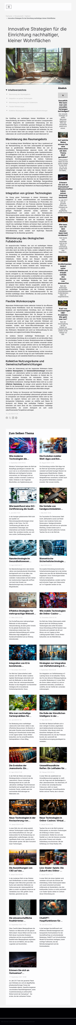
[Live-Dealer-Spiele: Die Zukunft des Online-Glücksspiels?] (53, 857)
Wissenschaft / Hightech (22, 16)
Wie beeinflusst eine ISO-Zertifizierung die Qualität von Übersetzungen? (22, 509)
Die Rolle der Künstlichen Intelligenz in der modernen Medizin (52, 716)
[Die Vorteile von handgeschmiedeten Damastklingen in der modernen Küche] (53, 495)
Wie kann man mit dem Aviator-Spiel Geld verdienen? (63, 229)
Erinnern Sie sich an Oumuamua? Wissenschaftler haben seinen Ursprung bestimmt (65, 190)
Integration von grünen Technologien (20, 98)
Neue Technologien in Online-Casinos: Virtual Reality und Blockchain (51, 821)
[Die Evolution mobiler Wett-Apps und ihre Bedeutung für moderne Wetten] (53, 445)
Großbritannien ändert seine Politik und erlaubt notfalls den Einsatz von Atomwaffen (64, 273)
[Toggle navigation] (8, 7)
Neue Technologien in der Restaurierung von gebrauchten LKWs (22, 821)
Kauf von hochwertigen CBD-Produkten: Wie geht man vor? (64, 313)
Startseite (9, 16)
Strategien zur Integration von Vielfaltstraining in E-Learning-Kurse (52, 666)
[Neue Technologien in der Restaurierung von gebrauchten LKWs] (23, 807)
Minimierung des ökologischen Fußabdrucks (23, 102)
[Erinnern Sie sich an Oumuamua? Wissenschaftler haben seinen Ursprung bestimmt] (63, 177)
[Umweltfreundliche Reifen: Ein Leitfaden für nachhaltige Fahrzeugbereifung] (53, 755)
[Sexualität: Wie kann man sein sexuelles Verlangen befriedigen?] (63, 95)
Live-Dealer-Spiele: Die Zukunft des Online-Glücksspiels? (51, 871)
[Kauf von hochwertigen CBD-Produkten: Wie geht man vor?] (63, 303)
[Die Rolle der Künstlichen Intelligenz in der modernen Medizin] (53, 702)
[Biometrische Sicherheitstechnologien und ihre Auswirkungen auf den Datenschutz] (53, 548)
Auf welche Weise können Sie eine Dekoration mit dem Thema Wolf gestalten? (63, 148)
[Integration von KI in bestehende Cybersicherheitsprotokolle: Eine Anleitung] (23, 652)
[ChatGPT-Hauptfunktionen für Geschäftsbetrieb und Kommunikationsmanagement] (53, 907)
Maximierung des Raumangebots (19, 94)
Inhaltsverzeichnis (17, 90)
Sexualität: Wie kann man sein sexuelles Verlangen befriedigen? (63, 106)
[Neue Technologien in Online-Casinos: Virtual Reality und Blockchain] (53, 807)
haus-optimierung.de (45, 349)
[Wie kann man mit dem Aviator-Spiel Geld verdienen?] (63, 219)
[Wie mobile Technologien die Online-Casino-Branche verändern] (53, 600)
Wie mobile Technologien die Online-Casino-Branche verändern (52, 614)
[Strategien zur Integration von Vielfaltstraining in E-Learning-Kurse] (53, 652)
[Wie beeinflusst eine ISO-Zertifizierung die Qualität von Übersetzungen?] (23, 495)
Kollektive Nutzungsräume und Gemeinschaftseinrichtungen (28, 111)
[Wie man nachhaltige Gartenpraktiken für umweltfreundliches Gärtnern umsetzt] (23, 702)
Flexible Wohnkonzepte (16, 106)
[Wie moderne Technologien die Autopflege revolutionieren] (23, 445)
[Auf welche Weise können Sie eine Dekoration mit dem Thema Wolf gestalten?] (63, 135)
